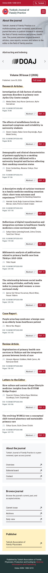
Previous (3, 61)
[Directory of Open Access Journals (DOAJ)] (24, 61)
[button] (43, 11)
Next (45, 61)
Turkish (41, 3)
